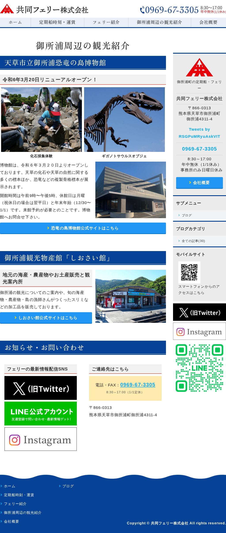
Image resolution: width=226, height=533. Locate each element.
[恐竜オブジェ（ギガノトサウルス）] (124, 148)
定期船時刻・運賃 (57, 22)
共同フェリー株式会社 (170, 523)
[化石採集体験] (41, 148)
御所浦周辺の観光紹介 (159, 22)
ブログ (187, 215)
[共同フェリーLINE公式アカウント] (199, 391)
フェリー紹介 (106, 22)
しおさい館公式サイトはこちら (48, 318)
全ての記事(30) (193, 241)
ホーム (15, 22)
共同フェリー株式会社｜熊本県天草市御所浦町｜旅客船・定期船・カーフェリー (44, 9)
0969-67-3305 (137, 384)
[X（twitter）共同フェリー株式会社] (199, 317)
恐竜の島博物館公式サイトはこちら (85, 228)
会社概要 (201, 182)
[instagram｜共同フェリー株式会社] (199, 336)
